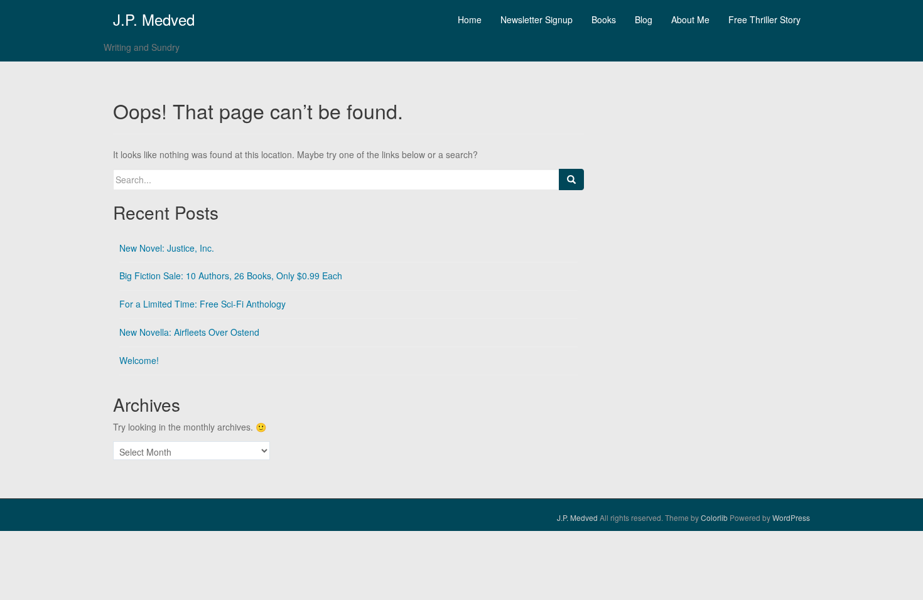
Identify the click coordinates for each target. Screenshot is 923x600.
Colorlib (714, 517)
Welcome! (139, 360)
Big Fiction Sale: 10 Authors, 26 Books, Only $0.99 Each (230, 275)
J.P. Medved (154, 19)
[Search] (571, 179)
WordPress (791, 517)
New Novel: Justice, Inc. (166, 248)
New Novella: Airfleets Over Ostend (189, 332)
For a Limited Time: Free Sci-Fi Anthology (202, 303)
